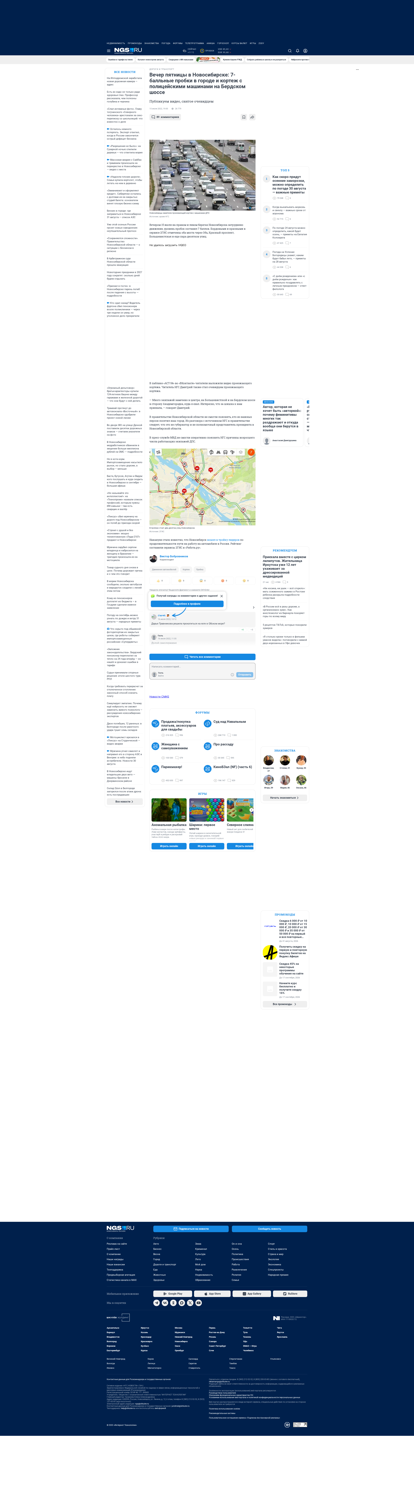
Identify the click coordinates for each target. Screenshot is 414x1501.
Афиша (211, 43)
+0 (242, 629)
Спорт (271, 1243)
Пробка (199, 569)
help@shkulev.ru (128, 1408)
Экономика (274, 1264)
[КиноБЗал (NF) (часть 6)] (208, 773)
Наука (198, 1269)
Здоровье (158, 1280)
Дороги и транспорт (164, 1264)
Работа (236, 1264)
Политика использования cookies (224, 1409)
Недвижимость (116, 43)
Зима (198, 1243)
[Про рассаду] (208, 751)
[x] (190, 1303)
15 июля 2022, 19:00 (158, 109)
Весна (156, 1254)
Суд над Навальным (229, 722)
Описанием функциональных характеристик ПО (231, 1395)
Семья (235, 1280)
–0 (251, 629)
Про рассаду (223, 744)
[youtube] (198, 1303)
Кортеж (186, 569)
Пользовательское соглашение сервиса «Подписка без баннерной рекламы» (244, 1418)
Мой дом (200, 1264)
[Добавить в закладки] (244, 117)
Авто (156, 1243)
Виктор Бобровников (174, 556)
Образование (202, 1280)
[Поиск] (290, 50)
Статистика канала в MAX (121, 1280)
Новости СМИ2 (159, 696)
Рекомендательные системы (222, 1413)
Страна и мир (275, 1254)
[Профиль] (305, 50)
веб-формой (160, 1408)
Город (156, 1259)
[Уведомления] (297, 50)
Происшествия (240, 1259)
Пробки (207, 50)
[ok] (173, 1303)
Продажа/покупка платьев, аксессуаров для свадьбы (178, 725)
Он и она (237, 1243)
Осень (235, 1249)
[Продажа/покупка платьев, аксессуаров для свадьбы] (156, 728)
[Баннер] (208, 59)
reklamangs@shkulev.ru (219, 1381)
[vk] (165, 1303)
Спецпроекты (276, 1269)
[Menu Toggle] (109, 50)
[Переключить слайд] (251, 810)
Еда (155, 1269)
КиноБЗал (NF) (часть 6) (232, 767)
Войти (161, 676)
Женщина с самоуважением (174, 746)
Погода (166, 43)
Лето (198, 1259)
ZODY (261, 43)
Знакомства (151, 43)
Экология (273, 1259)
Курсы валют (239, 43)
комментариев (168, 117)
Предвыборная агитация (121, 1274)
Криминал (201, 1249)
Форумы (178, 43)
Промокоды (135, 43)
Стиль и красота (277, 1249)
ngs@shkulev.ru (142, 1404)
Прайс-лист (113, 1249)
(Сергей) (161, 615)
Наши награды (115, 1259)
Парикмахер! (171, 767)
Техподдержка (115, 1269)
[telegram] (156, 1303)
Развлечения (239, 1269)
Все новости (125, 72)
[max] (182, 1303)
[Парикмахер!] (156, 773)
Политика (237, 1254)
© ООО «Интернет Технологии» (122, 1425)
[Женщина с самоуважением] (156, 751)
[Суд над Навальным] (208, 728)
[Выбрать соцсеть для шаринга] (252, 117)
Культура (200, 1254)
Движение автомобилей (164, 569)
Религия (236, 1274)
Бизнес (157, 1249)
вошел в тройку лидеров (223, 539)
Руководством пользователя (222, 1393)
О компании (114, 1254)
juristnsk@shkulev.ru (181, 1406)
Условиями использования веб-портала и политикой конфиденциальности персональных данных (254, 1397)
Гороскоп (223, 43)
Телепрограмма (194, 43)
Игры (253, 43)
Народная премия (278, 1274)
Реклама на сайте (117, 1243)
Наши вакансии (116, 1264)
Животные (159, 1274)
